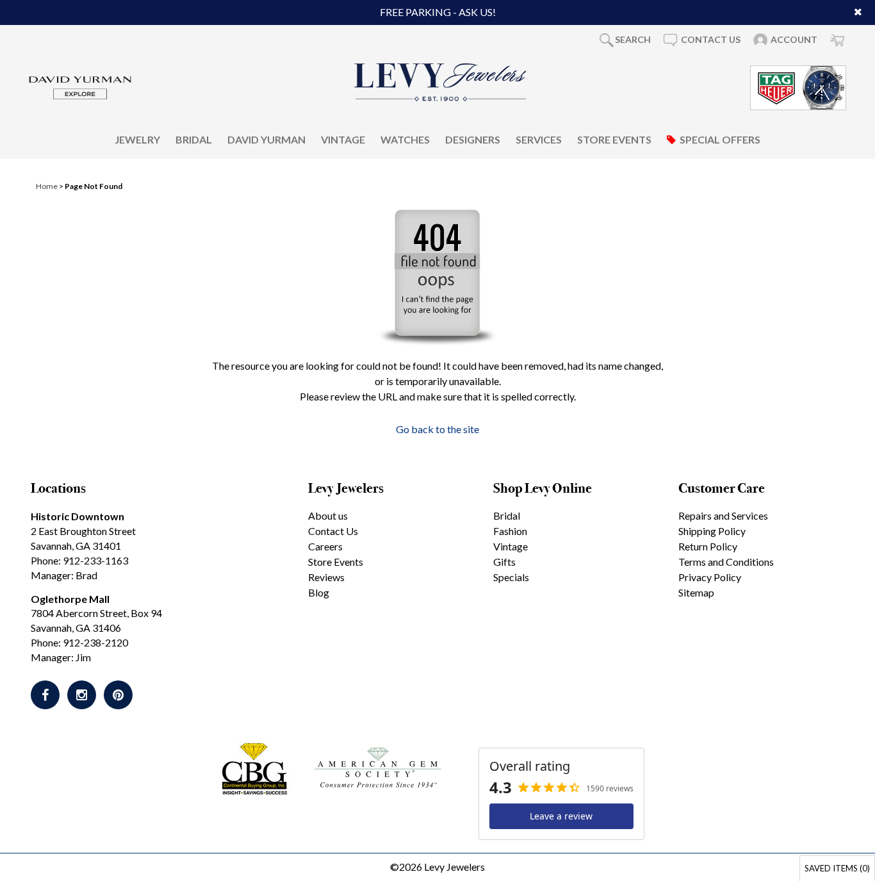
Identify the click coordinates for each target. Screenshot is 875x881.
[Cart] (837, 39)
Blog (318, 592)
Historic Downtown (77, 516)
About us (328, 515)
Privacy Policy (709, 577)
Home (47, 186)
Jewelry (137, 139)
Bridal (194, 139)
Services (539, 139)
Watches (405, 139)
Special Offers (720, 139)
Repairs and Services (723, 515)
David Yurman (266, 139)
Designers (472, 139)
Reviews (326, 577)
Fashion (510, 531)
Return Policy (707, 546)
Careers (325, 546)
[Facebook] (45, 694)
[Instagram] (81, 694)
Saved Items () (837, 868)
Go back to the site (437, 429)
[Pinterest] (118, 694)
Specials (511, 577)
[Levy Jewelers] (441, 82)
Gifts (504, 562)
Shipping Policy (712, 531)
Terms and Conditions (726, 562)
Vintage (343, 139)
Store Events (614, 139)
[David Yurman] (80, 86)
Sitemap (696, 592)
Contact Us (333, 531)
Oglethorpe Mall (70, 599)
